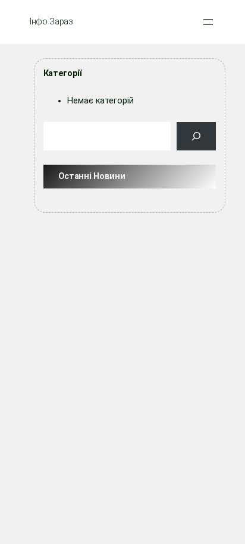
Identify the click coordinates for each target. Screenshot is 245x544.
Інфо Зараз (51, 22)
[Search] (196, 136)
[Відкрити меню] (208, 22)
